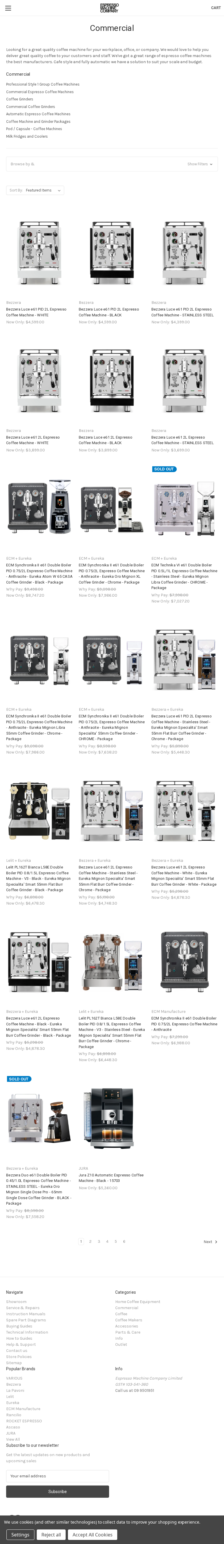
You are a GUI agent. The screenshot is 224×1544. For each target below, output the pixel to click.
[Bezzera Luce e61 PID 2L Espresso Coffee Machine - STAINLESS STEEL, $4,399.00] (184, 252)
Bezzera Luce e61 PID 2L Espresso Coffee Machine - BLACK (109, 312)
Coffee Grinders (19, 99)
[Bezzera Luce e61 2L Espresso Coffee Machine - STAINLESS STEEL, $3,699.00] (184, 380)
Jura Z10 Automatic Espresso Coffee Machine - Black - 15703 (111, 1178)
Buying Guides (19, 1326)
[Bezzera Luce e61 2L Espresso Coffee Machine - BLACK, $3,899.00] (112, 380)
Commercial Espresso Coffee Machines (40, 92)
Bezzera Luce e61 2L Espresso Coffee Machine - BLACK (105, 440)
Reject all (51, 1534)
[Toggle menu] (8, 8)
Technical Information (27, 1332)
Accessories (126, 1326)
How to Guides (19, 1338)
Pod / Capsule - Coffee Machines (34, 129)
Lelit (10, 1396)
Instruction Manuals (26, 1313)
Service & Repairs (23, 1307)
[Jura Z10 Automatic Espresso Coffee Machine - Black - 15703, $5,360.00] (112, 1118)
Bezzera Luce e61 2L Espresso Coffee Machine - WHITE (33, 440)
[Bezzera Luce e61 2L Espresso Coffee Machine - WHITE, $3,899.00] (39, 380)
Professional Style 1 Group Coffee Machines (43, 84)
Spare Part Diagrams (26, 1320)
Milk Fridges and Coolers (27, 136)
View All (13, 1439)
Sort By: (16, 190)
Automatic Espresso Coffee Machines (38, 114)
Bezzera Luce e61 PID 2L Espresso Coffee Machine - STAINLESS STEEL (182, 312)
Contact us (16, 1350)
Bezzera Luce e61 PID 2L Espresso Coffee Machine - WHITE (36, 312)
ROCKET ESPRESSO (24, 1421)
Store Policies (19, 1356)
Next (208, 1241)
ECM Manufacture (23, 1408)
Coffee (121, 1313)
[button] (112, 164)
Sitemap (14, 1362)
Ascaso (13, 1427)
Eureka (12, 1402)
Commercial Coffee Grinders (30, 106)
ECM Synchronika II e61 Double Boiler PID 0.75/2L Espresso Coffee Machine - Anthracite (184, 1024)
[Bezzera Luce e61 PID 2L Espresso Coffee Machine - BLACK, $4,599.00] (112, 252)
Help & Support (21, 1344)
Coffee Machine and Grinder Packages (38, 121)
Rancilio (13, 1414)
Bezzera (13, 1384)
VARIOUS (14, 1378)
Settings (20, 1534)
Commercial (126, 1307)
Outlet (121, 1344)
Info (119, 1338)
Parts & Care (127, 1332)
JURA (10, 1433)
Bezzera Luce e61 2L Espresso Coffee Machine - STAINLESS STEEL (182, 440)
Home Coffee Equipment (137, 1301)
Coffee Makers (128, 1320)
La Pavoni (15, 1390)
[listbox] (44, 190)
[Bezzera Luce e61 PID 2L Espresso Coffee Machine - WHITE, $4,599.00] (39, 252)
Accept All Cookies (93, 1534)
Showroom (16, 1301)
